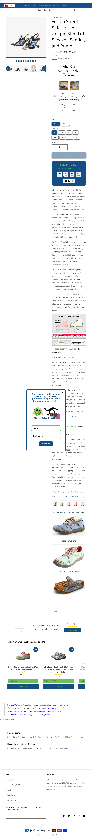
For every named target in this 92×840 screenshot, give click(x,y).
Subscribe (46, 444)
